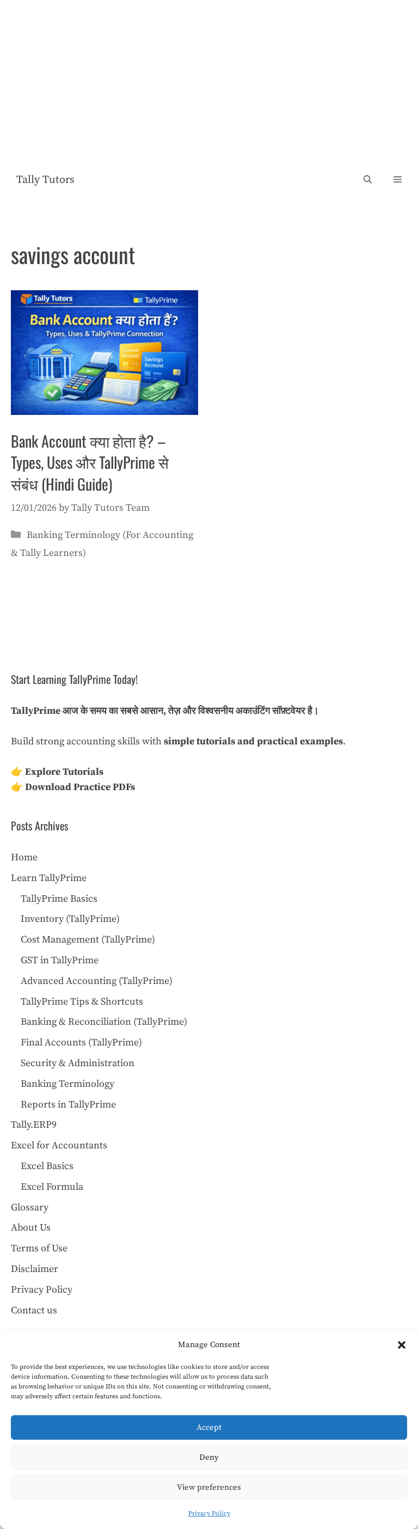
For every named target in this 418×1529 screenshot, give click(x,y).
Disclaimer (34, 1269)
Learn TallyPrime (49, 878)
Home (24, 857)
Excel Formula (52, 1187)
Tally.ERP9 (34, 1124)
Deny (209, 1457)
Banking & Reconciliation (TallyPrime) (104, 1022)
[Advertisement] (209, 81)
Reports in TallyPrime (68, 1104)
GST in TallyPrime (60, 960)
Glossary (29, 1207)
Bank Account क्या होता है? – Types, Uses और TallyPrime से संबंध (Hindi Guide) (90, 462)
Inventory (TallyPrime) (70, 919)
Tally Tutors (45, 180)
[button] (401, 1345)
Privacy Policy (209, 1513)
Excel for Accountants (59, 1145)
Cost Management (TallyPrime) (88, 939)
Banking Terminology (67, 1084)
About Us (31, 1227)
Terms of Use (39, 1248)
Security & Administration (77, 1063)
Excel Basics (47, 1166)
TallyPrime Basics (59, 898)
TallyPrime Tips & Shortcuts (82, 1001)
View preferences (209, 1487)
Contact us (34, 1310)
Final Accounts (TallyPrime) (81, 1042)
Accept (209, 1427)
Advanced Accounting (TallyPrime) (97, 981)
